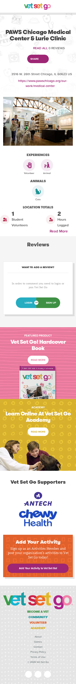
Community (38, 617)
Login (28, 302)
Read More (60, 231)
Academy (38, 628)
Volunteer (38, 622)
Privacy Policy (38, 651)
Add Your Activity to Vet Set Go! (38, 568)
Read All (40, 48)
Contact (38, 646)
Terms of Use (38, 657)
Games (38, 641)
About (38, 636)
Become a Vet (38, 611)
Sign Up (51, 302)
